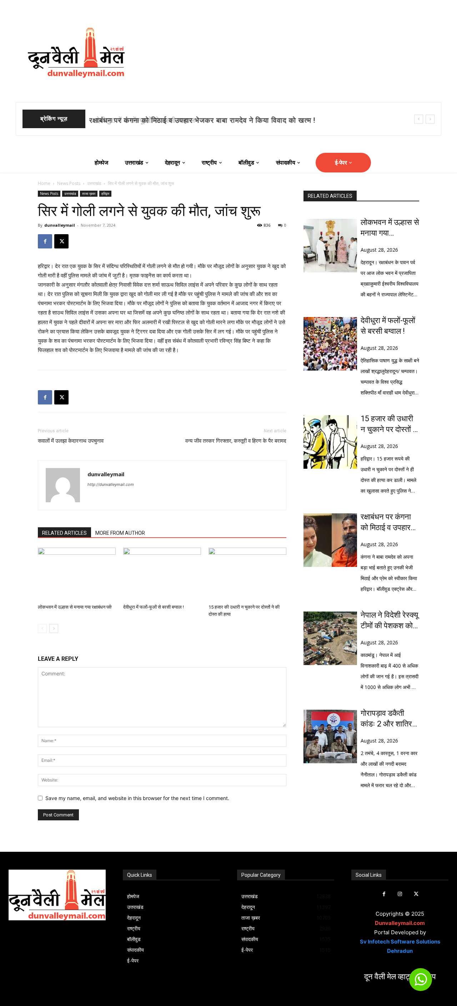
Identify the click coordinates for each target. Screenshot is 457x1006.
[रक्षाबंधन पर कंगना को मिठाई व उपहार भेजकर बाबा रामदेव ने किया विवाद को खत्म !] (330, 540)
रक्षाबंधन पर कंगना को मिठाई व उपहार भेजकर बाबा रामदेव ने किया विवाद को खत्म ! (390, 522)
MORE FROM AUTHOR (120, 533)
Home (44, 183)
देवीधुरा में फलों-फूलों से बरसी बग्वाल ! (142, 120)
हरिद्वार (105, 193)
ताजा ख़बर (88, 193)
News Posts (68, 183)
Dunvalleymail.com (400, 923)
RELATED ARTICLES (64, 533)
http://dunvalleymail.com (110, 484)
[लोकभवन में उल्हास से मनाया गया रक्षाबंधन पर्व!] (77, 574)
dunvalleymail (59, 225)
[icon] (420, 983)
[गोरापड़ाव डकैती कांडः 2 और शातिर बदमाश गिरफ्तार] (330, 736)
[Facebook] (45, 241)
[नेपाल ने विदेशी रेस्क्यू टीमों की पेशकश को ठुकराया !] (330, 638)
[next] (430, 119)
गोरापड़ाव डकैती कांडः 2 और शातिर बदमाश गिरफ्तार (386, 719)
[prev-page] (42, 628)
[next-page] (53, 628)
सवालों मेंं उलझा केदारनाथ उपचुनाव (71, 441)
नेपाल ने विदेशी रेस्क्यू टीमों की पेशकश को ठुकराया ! (389, 620)
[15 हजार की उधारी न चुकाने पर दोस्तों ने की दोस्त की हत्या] (247, 574)
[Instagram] (400, 894)
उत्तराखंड (94, 183)
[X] (61, 241)
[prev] (418, 119)
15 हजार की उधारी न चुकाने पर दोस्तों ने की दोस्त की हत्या (389, 424)
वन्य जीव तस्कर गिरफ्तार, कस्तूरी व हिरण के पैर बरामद (235, 441)
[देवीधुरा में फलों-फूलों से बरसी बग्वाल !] (162, 574)
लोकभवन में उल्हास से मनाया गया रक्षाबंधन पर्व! (75, 607)
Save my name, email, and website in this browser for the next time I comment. (137, 798)
